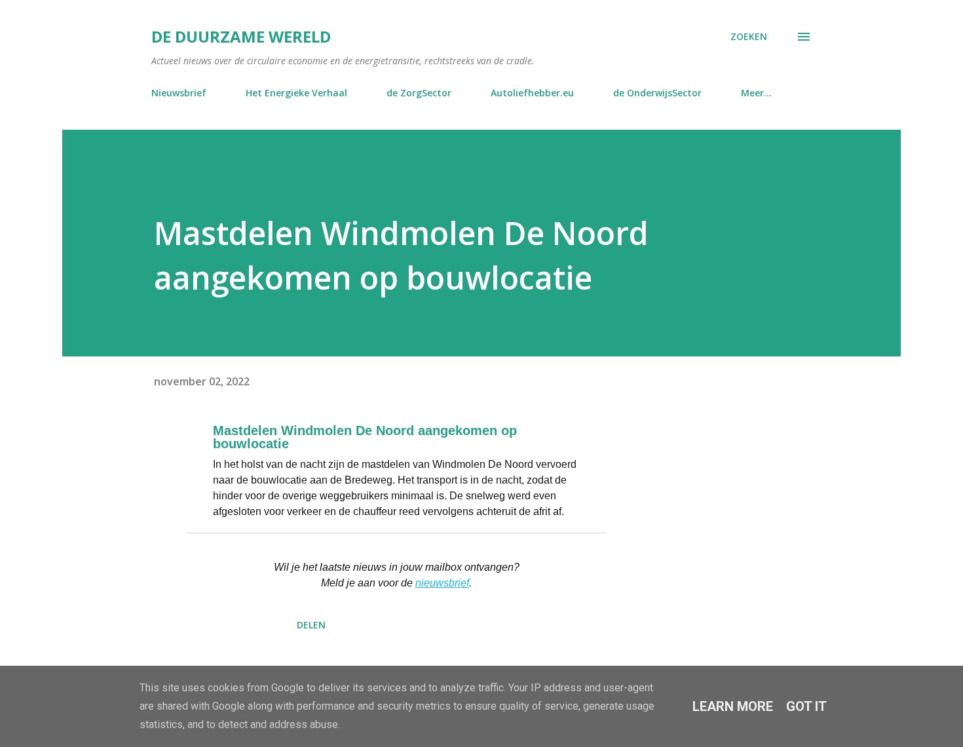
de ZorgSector (419, 92)
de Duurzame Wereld (241, 36)
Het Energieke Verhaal (296, 92)
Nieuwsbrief (178, 92)
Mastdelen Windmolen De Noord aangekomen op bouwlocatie (365, 437)
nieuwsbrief (442, 582)
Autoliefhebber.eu (532, 92)
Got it (806, 706)
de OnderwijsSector (657, 92)
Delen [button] (311, 625)
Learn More (732, 706)
